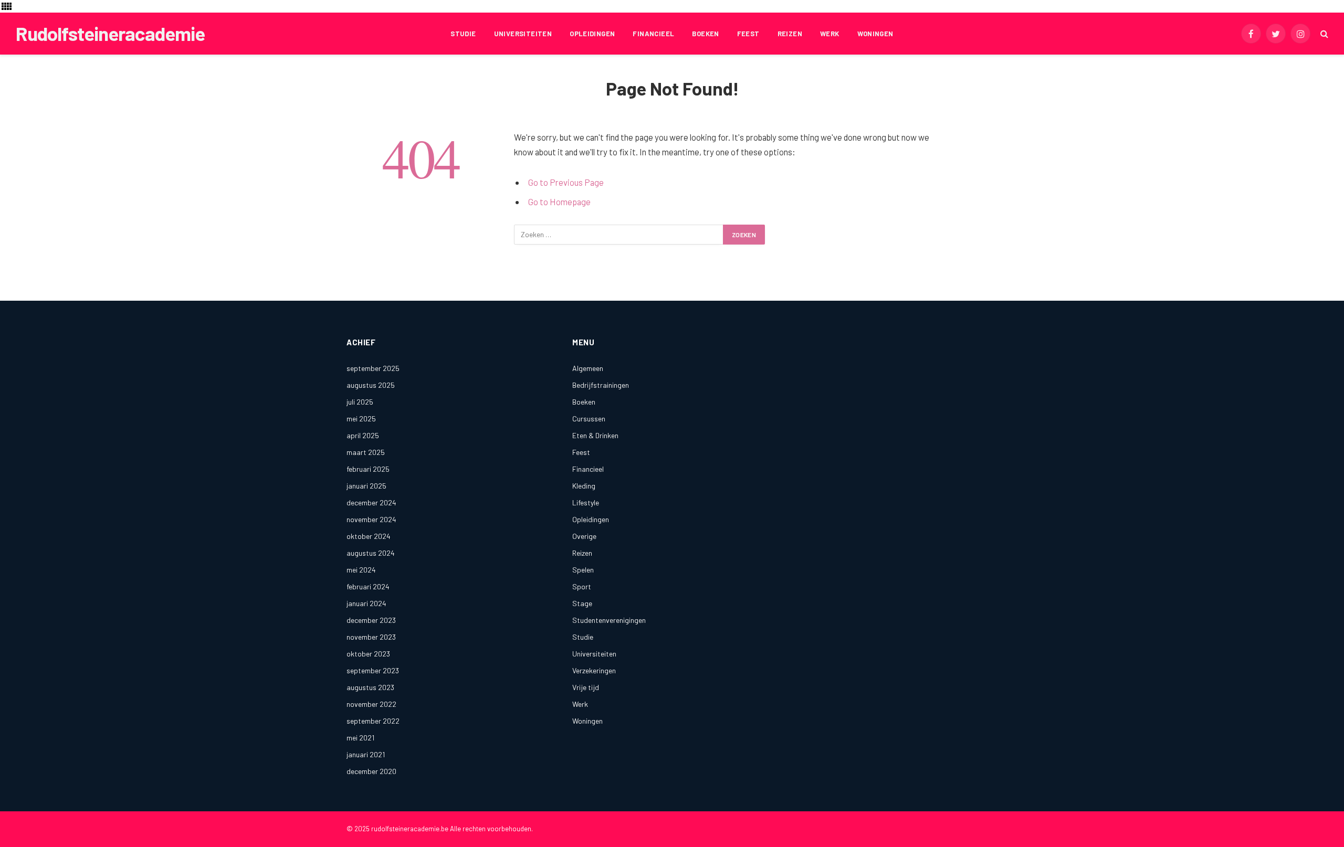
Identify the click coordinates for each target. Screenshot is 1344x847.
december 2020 (371, 771)
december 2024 (371, 502)
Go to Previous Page (566, 182)
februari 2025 (368, 468)
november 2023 (371, 636)
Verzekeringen (594, 670)
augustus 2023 (370, 687)
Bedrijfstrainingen (600, 384)
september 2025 (373, 368)
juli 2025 (359, 401)
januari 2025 (366, 485)
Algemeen (587, 368)
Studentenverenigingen (609, 620)
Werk (829, 33)
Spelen (583, 569)
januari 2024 (366, 603)
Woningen (875, 33)
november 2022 (371, 704)
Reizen (790, 33)
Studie (463, 33)
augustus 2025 (370, 384)
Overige (584, 536)
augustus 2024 (370, 552)
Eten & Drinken (595, 435)
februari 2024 (368, 586)
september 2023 (372, 670)
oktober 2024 (368, 536)
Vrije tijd (585, 687)
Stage (582, 603)
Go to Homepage (559, 201)
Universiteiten (523, 33)
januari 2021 (365, 754)
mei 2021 (360, 737)
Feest (748, 33)
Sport (581, 586)
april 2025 (362, 435)
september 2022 (373, 720)
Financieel (653, 33)
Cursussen (588, 418)
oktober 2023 (368, 653)
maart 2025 (365, 452)
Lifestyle (585, 502)
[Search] (1323, 34)
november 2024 (371, 519)
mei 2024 (361, 569)
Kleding (583, 485)
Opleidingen (592, 33)
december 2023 (371, 620)
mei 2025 (361, 418)
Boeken (705, 33)
